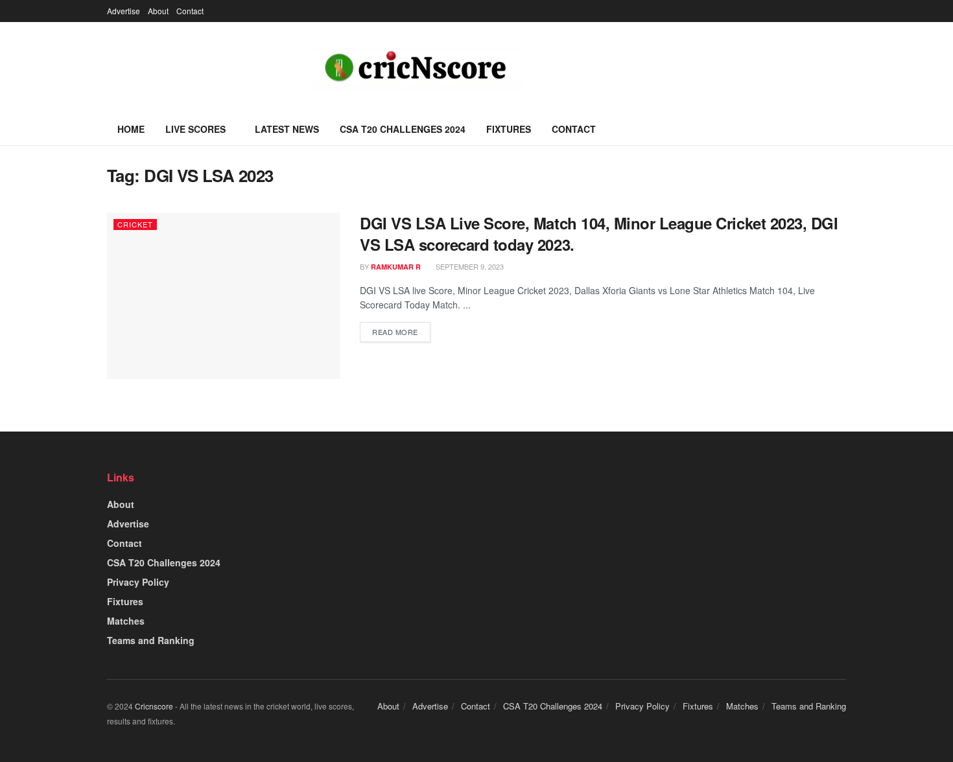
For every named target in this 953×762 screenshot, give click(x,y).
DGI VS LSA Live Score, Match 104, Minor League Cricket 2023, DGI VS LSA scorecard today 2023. (599, 234)
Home (131, 128)
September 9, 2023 (469, 266)
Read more (395, 332)
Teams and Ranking (150, 640)
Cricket (135, 224)
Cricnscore (154, 705)
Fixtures (508, 128)
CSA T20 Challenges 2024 (402, 128)
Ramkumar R (396, 266)
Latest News (287, 128)
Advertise (123, 10)
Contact (190, 10)
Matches (126, 620)
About (158, 10)
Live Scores (195, 128)
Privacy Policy (138, 581)
